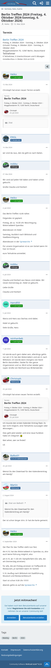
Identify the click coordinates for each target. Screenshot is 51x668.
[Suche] (34, 3)
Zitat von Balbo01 (16, 503)
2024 (22, 638)
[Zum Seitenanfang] (47, 664)
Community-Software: (25, 664)
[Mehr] (46, 84)
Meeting (6, 638)
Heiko (6, 24)
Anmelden (11, 617)
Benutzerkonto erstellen (33, 617)
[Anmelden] (41, 3)
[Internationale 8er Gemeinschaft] (14, 3)
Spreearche (25, 241)
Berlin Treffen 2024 (13, 39)
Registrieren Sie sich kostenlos (26, 608)
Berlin (15, 638)
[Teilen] (47, 67)
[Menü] (47, 3)
